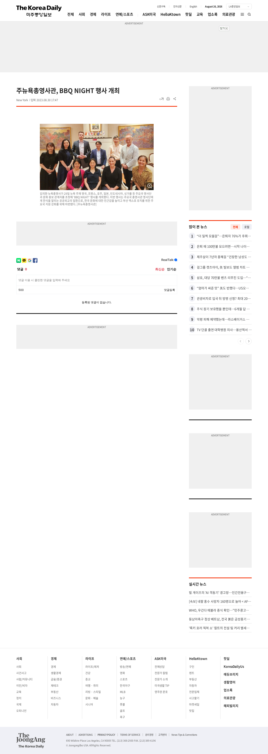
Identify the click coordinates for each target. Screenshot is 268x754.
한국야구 (125, 685)
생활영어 (229, 682)
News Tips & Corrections (184, 735)
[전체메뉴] (242, 14)
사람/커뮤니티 (24, 679)
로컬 (246, 227)
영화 (122, 673)
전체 (70, 14)
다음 (248, 341)
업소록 (213, 14)
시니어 (89, 704)
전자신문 (177, 6)
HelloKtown (170, 14)
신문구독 (161, 6)
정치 (18, 698)
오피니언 (21, 711)
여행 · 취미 (91, 685)
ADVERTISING (85, 735)
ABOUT (70, 735)
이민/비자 (21, 685)
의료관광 (228, 14)
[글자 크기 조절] (161, 99)
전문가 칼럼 (161, 673)
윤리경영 (149, 735)
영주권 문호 (161, 692)
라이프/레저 (92, 666)
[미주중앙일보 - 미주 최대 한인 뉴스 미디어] (39, 11)
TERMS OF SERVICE (130, 735)
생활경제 (56, 673)
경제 (93, 14)
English (193, 6)
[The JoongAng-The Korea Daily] (30, 740)
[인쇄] (168, 99)
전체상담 (160, 666)
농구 (122, 698)
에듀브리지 (231, 674)
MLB (122, 692)
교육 (200, 14)
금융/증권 (56, 679)
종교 (87, 679)
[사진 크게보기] (150, 186)
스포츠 (124, 679)
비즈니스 (56, 698)
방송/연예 (125, 666)
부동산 (54, 692)
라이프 (106, 14)
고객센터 (162, 735)
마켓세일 (194, 704)
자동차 (54, 704)
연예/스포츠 (124, 14)
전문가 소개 (161, 679)
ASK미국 (149, 14)
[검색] (249, 14)
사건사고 (21, 673)
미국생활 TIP (162, 685)
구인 (191, 666)
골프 (122, 711)
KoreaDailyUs (234, 666)
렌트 (191, 673)
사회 (82, 14)
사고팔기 (194, 698)
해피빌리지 (231, 705)
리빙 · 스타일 (93, 692)
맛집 (191, 711)
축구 (122, 717)
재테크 (54, 685)
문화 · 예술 (91, 698)
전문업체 (194, 692)
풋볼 (122, 704)
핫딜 (188, 14)
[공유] (174, 99)
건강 (87, 673)
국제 (18, 704)
